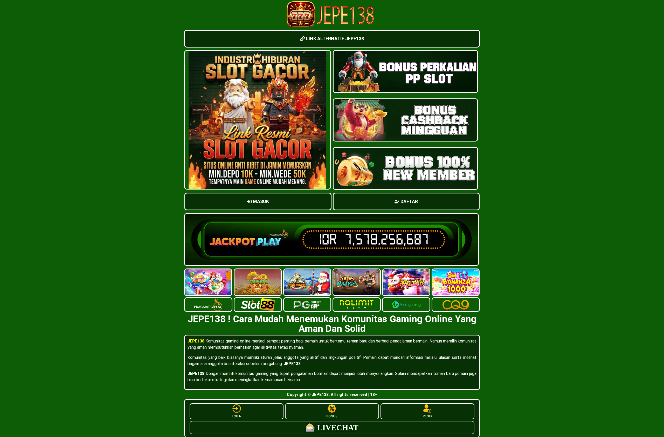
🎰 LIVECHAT (332, 427)
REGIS (427, 416)
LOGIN (236, 416)
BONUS (331, 416)
